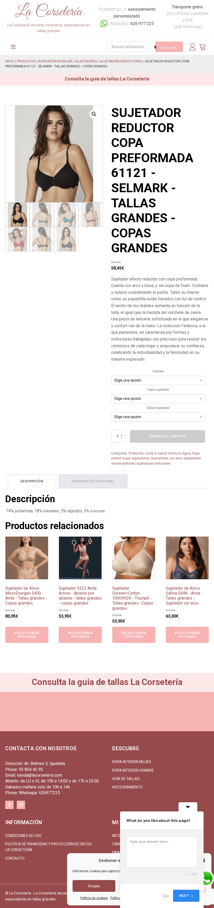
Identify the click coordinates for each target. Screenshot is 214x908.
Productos (26, 61)
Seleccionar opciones (26, 634)
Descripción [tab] (32, 481)
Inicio (9, 61)
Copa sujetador (158, 389)
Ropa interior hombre (133, 770)
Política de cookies (94, 898)
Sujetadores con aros (166, 458)
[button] (94, 114)
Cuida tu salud (155, 453)
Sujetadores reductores (121, 61)
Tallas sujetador (158, 408)
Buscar (169, 48)
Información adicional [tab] (93, 481)
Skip (165, 895)
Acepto (94, 886)
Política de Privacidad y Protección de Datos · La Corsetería (49, 847)
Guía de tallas (126, 779)
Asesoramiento (127, 787)
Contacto (15, 858)
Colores (158, 371)
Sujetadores (86, 61)
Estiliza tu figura (179, 453)
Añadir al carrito (167, 436)
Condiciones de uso (23, 836)
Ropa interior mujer (55, 61)
